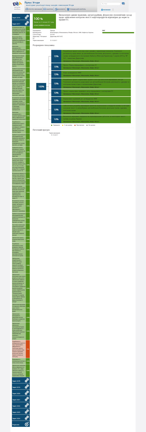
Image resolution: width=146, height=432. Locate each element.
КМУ (103, 30)
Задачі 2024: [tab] (16, 418)
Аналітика (49, 9)
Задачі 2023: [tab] (16, 412)
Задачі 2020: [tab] (16, 393)
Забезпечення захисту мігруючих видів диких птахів (20, 239)
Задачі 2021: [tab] (16, 400)
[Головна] (17, 5)
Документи (61, 9)
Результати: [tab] (15, 425)
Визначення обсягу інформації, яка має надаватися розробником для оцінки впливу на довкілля (20, 40)
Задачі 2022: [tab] (16, 406)
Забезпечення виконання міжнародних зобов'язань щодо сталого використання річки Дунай (20, 308)
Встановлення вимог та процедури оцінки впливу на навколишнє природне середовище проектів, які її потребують (20, 31)
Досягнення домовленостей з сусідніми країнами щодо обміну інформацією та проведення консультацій (20, 50)
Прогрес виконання (35, 9)
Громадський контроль (78, 9)
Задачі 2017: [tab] (16, 24)
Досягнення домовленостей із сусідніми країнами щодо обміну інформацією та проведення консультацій (20, 116)
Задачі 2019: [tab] (16, 387)
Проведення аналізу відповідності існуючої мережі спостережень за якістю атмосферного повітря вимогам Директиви (20, 152)
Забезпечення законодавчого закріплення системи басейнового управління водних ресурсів (20, 317)
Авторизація (106, 9)
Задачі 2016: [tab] (16, 18)
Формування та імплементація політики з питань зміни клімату (20, 361)
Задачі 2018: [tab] (16, 381)
